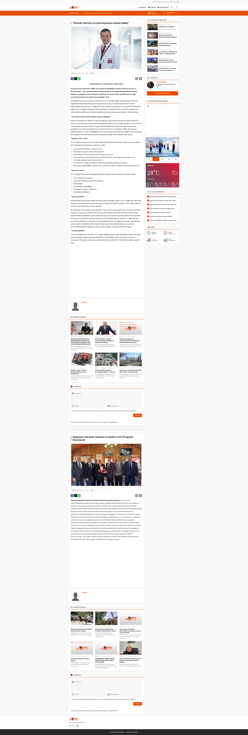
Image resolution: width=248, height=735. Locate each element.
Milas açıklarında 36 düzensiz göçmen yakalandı (168, 36)
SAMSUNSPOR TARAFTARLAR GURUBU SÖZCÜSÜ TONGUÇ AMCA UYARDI (105, 660)
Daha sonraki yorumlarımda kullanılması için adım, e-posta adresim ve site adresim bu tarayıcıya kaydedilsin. (104, 411)
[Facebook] (171, 2)
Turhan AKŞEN (161, 82)
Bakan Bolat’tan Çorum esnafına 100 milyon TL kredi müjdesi (168, 62)
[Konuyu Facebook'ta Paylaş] (72, 78)
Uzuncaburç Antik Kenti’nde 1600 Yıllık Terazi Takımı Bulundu (130, 371)
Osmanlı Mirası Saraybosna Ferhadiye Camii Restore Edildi (105, 630)
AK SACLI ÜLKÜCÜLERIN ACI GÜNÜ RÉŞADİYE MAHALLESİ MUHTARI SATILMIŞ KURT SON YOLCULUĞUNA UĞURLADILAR (80, 341)
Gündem (73, 336)
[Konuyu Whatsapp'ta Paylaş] (79, 78)
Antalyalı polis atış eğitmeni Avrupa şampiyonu (97, 13)
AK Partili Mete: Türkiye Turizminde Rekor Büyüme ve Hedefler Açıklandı (104, 340)
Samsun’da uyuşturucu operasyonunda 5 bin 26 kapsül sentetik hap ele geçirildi (129, 340)
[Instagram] (178, 2)
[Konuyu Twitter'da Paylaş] (75, 78)
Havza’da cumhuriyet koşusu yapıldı (80, 659)
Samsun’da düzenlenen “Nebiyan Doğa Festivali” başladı (81, 630)
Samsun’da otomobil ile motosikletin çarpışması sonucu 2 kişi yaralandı (130, 630)
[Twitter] (174, 2)
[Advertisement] (106, 274)
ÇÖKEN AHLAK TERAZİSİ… (167, 26)
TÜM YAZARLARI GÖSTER (162, 93)
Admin (84, 302)
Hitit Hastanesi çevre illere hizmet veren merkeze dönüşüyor (167, 70)
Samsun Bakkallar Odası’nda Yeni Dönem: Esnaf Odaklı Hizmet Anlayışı (130, 660)
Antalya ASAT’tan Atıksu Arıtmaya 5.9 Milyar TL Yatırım (105, 371)
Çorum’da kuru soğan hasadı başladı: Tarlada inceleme (168, 52)
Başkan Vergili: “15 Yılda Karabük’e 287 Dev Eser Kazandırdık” (78, 372)
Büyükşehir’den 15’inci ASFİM (157, 155)
